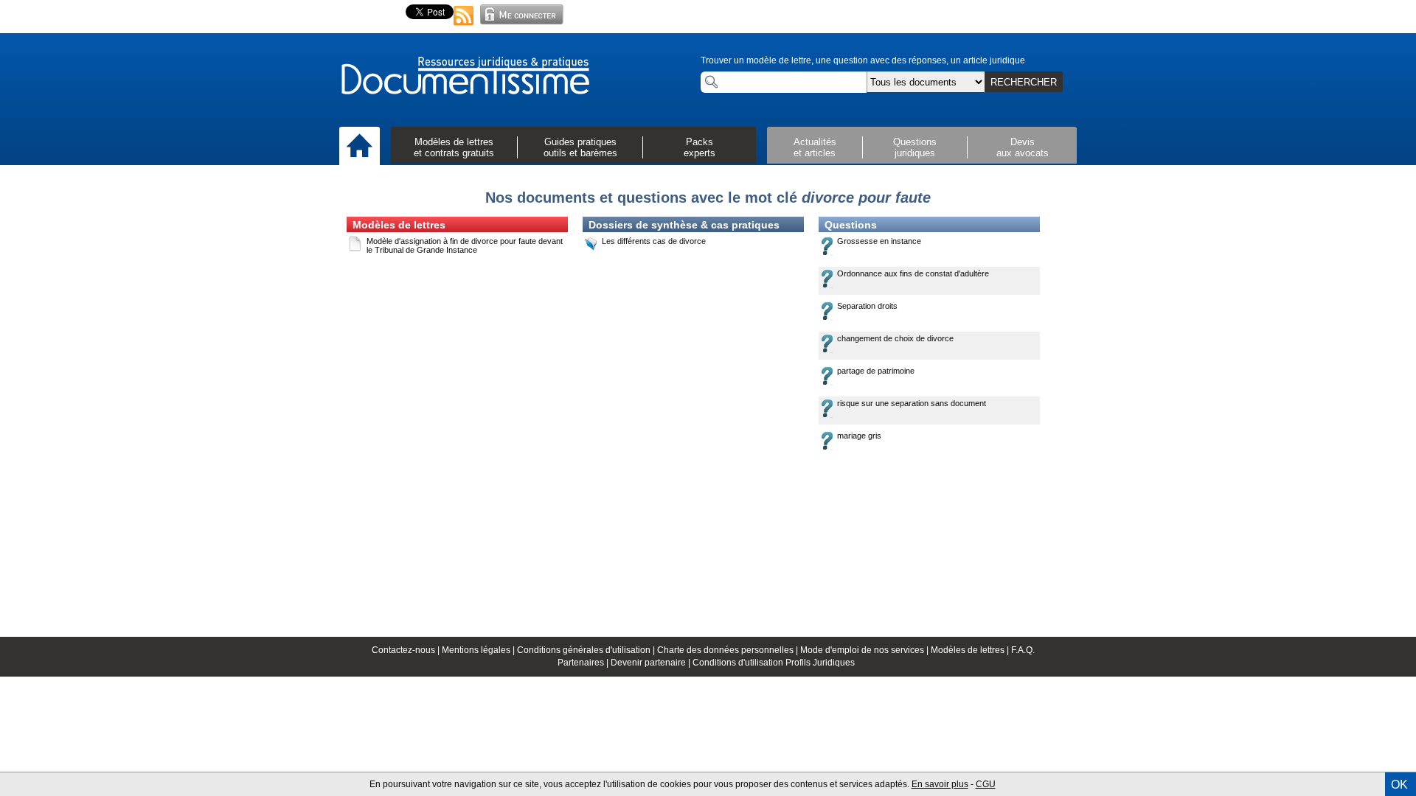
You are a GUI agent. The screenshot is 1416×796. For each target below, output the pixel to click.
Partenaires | (584, 662)
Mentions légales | (479, 650)
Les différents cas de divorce (654, 241)
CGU (986, 784)
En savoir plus (940, 784)
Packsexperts (699, 147)
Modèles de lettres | (971, 650)
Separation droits (867, 305)
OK (1399, 784)
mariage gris (859, 435)
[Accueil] (359, 147)
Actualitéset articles (815, 147)
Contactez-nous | (407, 650)
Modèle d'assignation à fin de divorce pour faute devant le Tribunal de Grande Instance (465, 245)
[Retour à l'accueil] (464, 76)
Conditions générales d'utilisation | (587, 650)
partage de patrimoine (875, 370)
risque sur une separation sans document (911, 403)
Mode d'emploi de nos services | (865, 650)
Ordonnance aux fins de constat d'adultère (913, 273)
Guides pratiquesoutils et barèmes (580, 147)
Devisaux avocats (1022, 147)
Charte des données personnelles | (728, 650)
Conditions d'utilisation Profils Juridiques (774, 662)
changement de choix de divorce (895, 338)
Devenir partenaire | (652, 662)
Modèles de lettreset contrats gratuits (454, 147)
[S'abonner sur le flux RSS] (464, 26)
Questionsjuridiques (915, 147)
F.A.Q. (1023, 650)
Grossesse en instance (879, 241)
